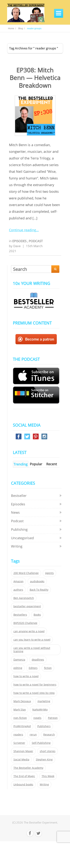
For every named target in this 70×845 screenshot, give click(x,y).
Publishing (19, 529)
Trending (21, 464)
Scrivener (19, 743)
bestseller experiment (27, 606)
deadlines (38, 659)
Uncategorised (22, 538)
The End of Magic (24, 776)
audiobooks (37, 581)
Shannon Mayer (23, 751)
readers (18, 734)
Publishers (44, 726)
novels (37, 718)
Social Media (21, 759)
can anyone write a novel (29, 631)
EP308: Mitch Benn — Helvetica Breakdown (35, 78)
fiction (48, 668)
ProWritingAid (22, 726)
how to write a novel (26, 676)
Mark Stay (19, 709)
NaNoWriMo (40, 709)
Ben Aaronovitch (23, 598)
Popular (36, 464)
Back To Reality (39, 589)
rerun (33, 734)
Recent (51, 464)
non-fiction (20, 718)
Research (49, 734)
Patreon (53, 718)
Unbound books (23, 784)
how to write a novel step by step (34, 693)
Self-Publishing (41, 743)
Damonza (19, 659)
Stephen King (44, 759)
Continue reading (22, 230)
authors (18, 589)
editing (17, 668)
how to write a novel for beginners (34, 684)
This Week (48, 776)
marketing (44, 701)
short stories (47, 751)
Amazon (18, 581)
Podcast (36, 241)
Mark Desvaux (22, 701)
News (15, 512)
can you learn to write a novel (31, 639)
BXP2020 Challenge (25, 623)
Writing (16, 546)
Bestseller (19, 495)
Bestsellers (20, 614)
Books (37, 614)
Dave (17, 246)
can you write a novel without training (31, 649)
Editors (33, 668)
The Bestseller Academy (28, 768)
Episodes (19, 241)
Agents (49, 573)
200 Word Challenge (26, 573)
